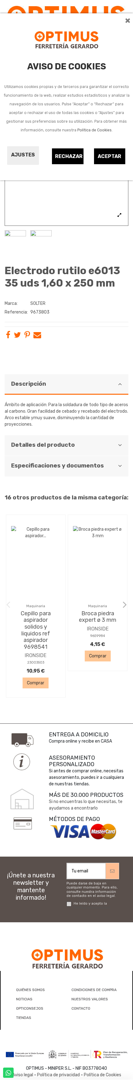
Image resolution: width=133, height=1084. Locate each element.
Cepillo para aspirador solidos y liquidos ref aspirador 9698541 (36, 630)
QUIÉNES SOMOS (30, 990)
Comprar (35, 683)
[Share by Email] (37, 336)
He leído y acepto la (92, 906)
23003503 (35, 662)
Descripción (28, 383)
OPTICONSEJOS (29, 1008)
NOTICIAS (24, 999)
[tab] (66, 384)
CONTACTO (80, 1008)
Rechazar (69, 156)
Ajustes (23, 155)
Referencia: (16, 312)
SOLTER (37, 303)
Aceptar (109, 156)
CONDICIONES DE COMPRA (94, 990)
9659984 (97, 636)
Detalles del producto (43, 444)
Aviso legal (22, 1074)
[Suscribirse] (112, 871)
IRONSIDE (35, 655)
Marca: (11, 303)
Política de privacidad (92, 908)
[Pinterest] (27, 336)
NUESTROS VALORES (89, 999)
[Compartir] (8, 336)
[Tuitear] (17, 336)
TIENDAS (23, 1018)
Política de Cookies (94, 130)
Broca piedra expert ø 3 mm (97, 617)
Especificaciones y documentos (57, 465)
